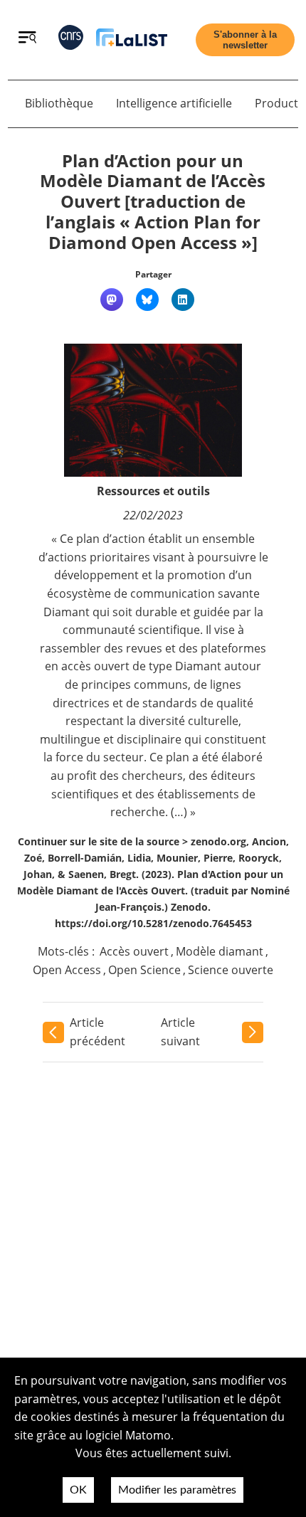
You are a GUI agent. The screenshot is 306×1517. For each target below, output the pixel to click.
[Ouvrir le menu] (27, 39)
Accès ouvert (134, 951)
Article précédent (97, 1032)
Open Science (144, 970)
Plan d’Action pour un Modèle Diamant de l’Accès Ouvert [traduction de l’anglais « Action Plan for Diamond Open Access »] (152, 201)
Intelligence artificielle (174, 103)
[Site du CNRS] (71, 40)
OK (78, 1490)
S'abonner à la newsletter (245, 40)
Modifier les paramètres (177, 1490)
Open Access (67, 970)
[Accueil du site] (132, 40)
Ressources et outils (153, 491)
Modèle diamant (219, 951)
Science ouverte (230, 970)
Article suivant (180, 1032)
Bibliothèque (59, 103)
